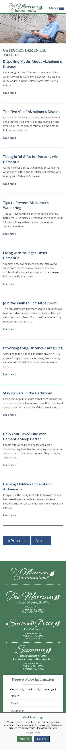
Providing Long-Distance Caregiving (33, 348)
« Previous (16, 540)
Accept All (24, 738)
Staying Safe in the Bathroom (27, 393)
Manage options (33, 744)
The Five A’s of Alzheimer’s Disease (31, 111)
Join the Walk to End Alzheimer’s (30, 303)
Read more (9, 92)
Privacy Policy (33, 732)
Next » (41, 540)
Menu (53, 8)
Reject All (41, 738)
